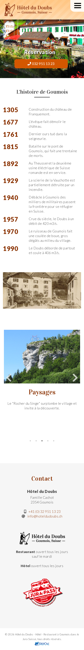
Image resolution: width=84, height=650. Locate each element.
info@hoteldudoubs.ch (45, 516)
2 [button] (36, 441)
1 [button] (30, 441)
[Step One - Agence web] (42, 643)
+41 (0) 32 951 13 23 (44, 512)
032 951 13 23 (43, 63)
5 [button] (54, 441)
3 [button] (42, 441)
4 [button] (48, 441)
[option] (42, 370)
